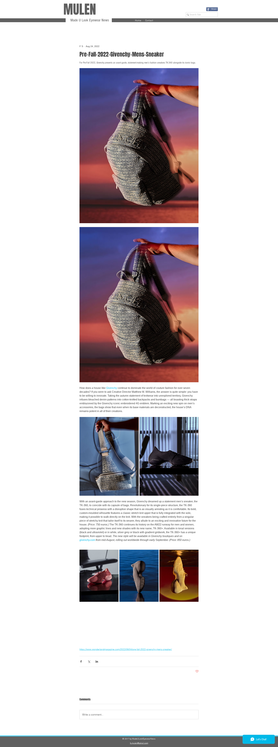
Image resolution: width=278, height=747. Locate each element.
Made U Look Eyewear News (89, 20)
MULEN (79, 9)
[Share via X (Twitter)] (88, 661)
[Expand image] (109, 456)
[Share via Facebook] (81, 661)
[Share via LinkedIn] (96, 661)
